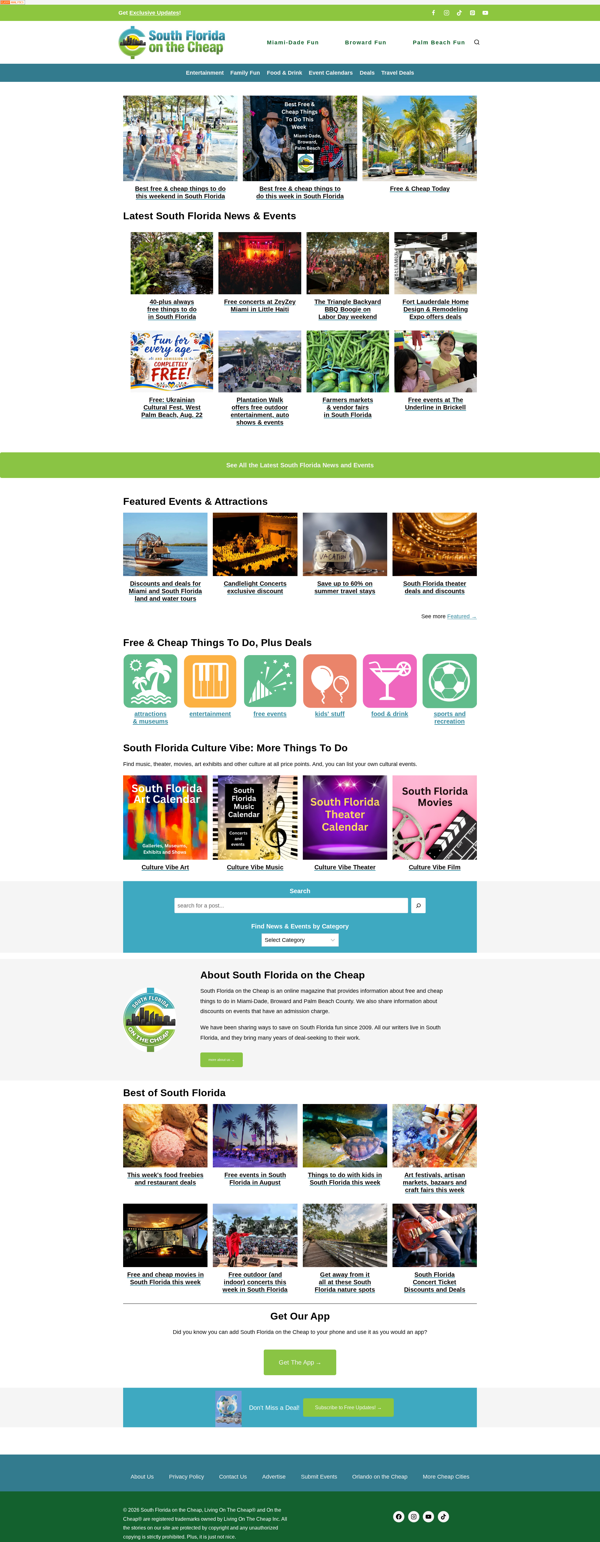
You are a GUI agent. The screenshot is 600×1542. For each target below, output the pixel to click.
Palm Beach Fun (439, 42)
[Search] (418, 905)
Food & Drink (284, 73)
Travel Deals (397, 73)
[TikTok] (459, 12)
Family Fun (245, 73)
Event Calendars (331, 73)
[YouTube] (485, 12)
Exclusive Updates (154, 13)
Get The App (296, 1362)
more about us (219, 1060)
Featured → (462, 616)
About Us (142, 1477)
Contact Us (233, 1477)
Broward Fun (366, 42)
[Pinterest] (472, 12)
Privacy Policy (186, 1477)
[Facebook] (433, 12)
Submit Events (319, 1477)
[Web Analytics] (300, 2)
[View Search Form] (477, 42)
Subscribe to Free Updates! (345, 1407)
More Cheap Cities (446, 1477)
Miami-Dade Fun (293, 42)
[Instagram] (446, 12)
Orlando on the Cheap (380, 1477)
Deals (367, 73)
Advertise (274, 1477)
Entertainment (205, 73)
